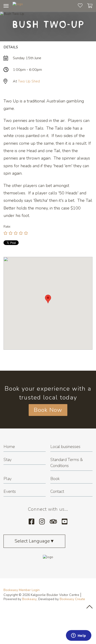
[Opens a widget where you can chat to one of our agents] (78, 636)
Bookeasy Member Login (21, 590)
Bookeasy (29, 599)
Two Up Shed (29, 81)
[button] (48, 299)
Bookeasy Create (72, 599)
